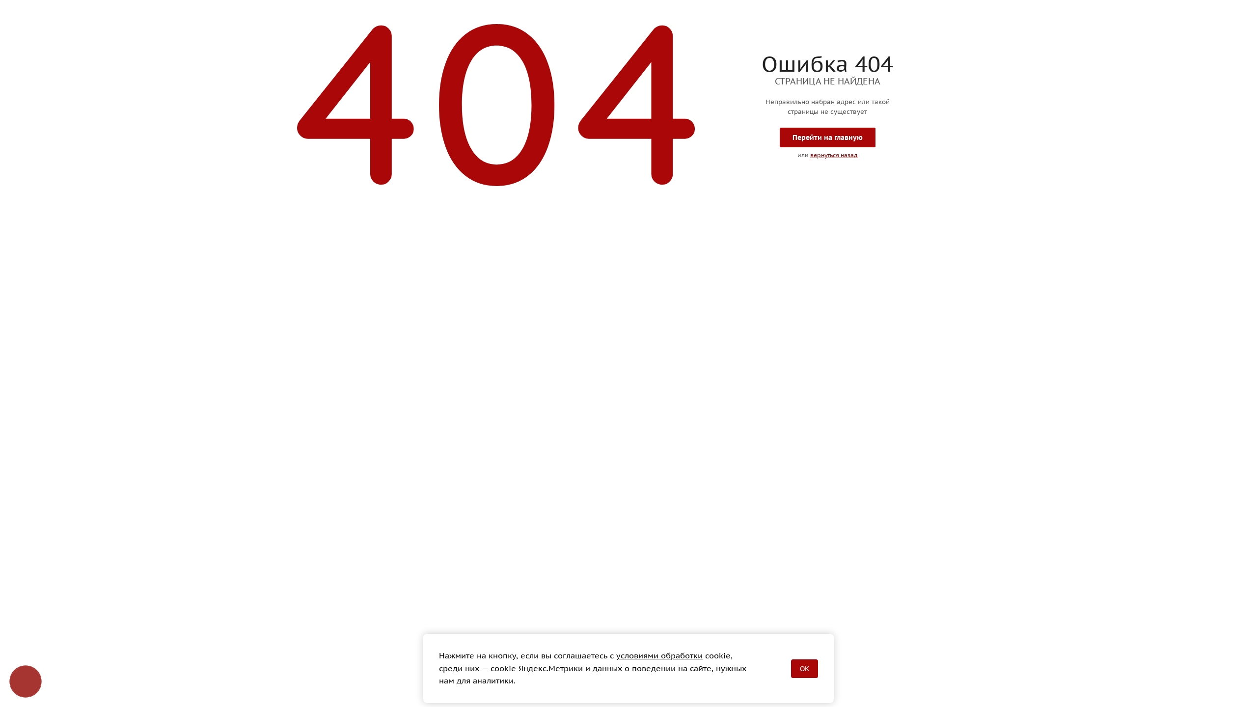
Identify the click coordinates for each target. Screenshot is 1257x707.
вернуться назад (833, 155)
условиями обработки (659, 655)
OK (804, 668)
